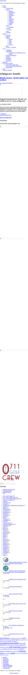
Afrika (7, 25)
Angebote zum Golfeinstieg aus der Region (13, 505)
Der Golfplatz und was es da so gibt (17, 603)
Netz (10, 43)
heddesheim (5, 649)
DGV (26, 639)
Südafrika (11, 27)
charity (1, 639)
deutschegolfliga (22, 639)
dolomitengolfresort (3, 641)
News (4, 5)
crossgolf (13, 639)
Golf (4, 48)
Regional (5, 62)
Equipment (8, 58)
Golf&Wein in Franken (14, 618)
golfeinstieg (22, 645)
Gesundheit (8, 50)
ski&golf (5, 653)
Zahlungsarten (6, 668)
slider (8, 653)
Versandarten (6, 664)
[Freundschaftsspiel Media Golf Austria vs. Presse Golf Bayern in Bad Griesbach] (6, 562)
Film (10, 40)
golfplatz (7, 647)
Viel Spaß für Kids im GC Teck (16, 633)
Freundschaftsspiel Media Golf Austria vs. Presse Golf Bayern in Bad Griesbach (15, 563)
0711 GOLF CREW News (12, 64)
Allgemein (5, 502)
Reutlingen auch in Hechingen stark (17, 579)
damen (17, 639)
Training (8, 56)
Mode (7, 46)
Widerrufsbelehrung (7, 665)
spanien (22, 653)
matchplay (8, 651)
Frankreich (11, 15)
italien (11, 649)
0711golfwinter (12, 638)
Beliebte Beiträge (7, 492)
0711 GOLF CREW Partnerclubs (14, 66)
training (25, 653)
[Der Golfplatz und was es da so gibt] (6, 603)
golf (24, 643)
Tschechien (5, 552)
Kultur (4, 34)
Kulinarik (8, 35)
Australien (8, 32)
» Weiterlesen (3, 113)
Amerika (8, 28)
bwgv (24, 638)
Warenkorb (5, 662)
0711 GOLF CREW (8, 63)
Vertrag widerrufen (7, 70)
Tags (4, 493)
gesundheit (21, 643)
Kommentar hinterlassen (5, 115)
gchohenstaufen (10, 641)
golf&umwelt (3, 645)
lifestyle (21, 649)
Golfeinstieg (9, 51)
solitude (12, 653)
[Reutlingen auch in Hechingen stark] (6, 579)
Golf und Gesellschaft (11, 55)
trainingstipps (2, 654)
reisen (2, 653)
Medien (8, 38)
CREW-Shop (9, 67)
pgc (12, 651)
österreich (6, 654)
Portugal (11, 20)
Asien (7, 31)
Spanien (11, 23)
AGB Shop (5, 661)
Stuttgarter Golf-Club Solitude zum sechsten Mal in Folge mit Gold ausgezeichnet (14, 571)
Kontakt (5, 657)
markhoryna (3, 651)
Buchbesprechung (19, 638)
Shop (4, 68)
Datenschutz (6, 660)
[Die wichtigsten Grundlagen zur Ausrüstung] (6, 625)
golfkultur (2, 647)
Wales (10, 24)
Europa (7, 9)
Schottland (11, 21)
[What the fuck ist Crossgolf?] (6, 610)
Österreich (11, 19)
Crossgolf (8, 59)
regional (22, 651)
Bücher (10, 39)
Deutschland (12, 12)
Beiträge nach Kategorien (9, 489)
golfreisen (24, 647)
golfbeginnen (17, 645)
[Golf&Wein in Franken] (6, 618)
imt (8, 649)
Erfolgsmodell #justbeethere (15, 586)
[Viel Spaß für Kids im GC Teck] (6, 633)
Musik (10, 42)
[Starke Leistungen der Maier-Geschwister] (6, 593)
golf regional (14, 647)
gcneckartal (15, 641)
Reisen (4, 7)
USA (10, 30)
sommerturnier (18, 653)
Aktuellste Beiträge (7, 490)
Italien (10, 17)
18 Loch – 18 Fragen (11, 47)
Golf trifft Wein (9, 8)
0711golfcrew (4, 638)
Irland (10, 16)
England (11, 13)
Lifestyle (8, 36)
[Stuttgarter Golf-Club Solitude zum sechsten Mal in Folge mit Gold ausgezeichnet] (6, 570)
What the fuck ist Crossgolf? (15, 610)
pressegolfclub (15, 651)
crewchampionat (8, 639)
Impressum (5, 658)
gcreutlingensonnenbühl (9, 643)
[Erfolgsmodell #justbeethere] (6, 586)
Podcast (11, 44)
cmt (4, 639)
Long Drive (8, 60)
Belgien (11, 11)
